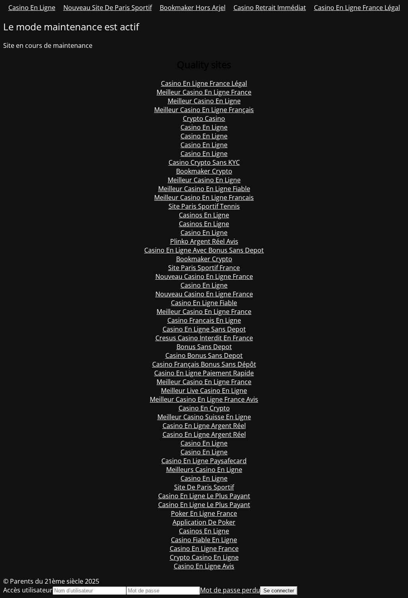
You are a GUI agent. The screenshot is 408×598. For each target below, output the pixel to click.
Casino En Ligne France (204, 548)
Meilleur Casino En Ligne (204, 101)
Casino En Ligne (31, 7)
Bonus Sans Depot (204, 346)
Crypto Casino (204, 118)
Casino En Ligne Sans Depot (204, 329)
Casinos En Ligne (204, 215)
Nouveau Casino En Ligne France (204, 276)
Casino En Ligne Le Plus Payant (204, 495)
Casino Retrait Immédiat (269, 7)
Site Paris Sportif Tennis (204, 206)
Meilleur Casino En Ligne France (204, 92)
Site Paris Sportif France (204, 267)
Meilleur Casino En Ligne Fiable (204, 188)
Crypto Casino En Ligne (204, 557)
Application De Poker (204, 522)
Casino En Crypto (204, 408)
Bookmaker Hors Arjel (193, 7)
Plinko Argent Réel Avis (204, 241)
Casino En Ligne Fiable (204, 302)
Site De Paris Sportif (204, 487)
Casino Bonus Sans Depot (204, 355)
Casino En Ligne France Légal (357, 7)
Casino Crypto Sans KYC (204, 162)
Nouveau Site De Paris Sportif (107, 7)
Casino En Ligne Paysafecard (204, 460)
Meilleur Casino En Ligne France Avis (204, 399)
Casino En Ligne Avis (204, 566)
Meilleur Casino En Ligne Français (204, 109)
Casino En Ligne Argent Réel (204, 425)
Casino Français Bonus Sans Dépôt (204, 364)
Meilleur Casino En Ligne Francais (204, 197)
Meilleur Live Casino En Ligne (204, 390)
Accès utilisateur (28, 590)
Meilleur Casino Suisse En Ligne (204, 416)
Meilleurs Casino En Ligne (204, 469)
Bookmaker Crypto (204, 171)
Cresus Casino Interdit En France (204, 338)
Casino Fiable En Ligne (204, 539)
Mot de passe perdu (230, 590)
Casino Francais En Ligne (204, 320)
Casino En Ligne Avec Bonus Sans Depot (204, 250)
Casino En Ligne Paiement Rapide (204, 373)
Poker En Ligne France (204, 513)
